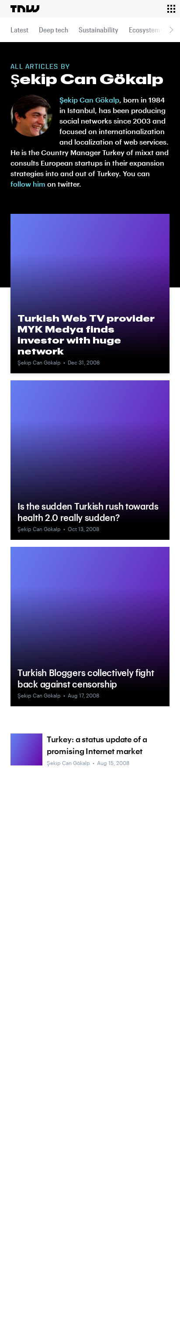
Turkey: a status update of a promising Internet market (97, 745)
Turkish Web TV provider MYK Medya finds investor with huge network (86, 334)
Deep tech (53, 29)
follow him (27, 184)
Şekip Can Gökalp (89, 100)
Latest (19, 29)
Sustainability (98, 29)
